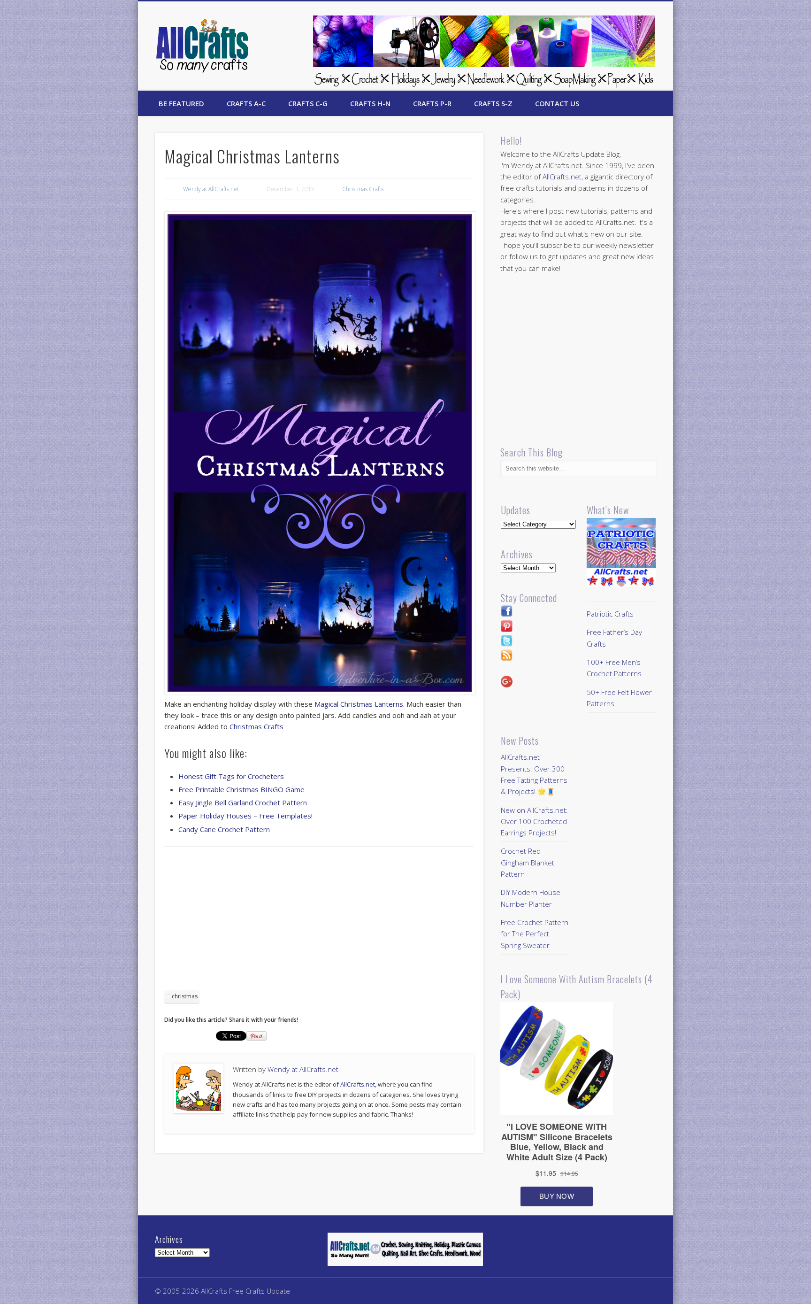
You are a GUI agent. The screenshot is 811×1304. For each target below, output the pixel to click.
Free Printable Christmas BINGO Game (241, 789)
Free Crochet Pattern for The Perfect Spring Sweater (534, 934)
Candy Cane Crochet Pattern (224, 829)
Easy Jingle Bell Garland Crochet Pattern (242, 802)
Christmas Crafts (362, 189)
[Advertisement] (319, 922)
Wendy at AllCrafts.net (211, 189)
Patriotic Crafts (610, 613)
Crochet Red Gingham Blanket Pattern (527, 862)
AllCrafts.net (357, 1084)
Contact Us (557, 103)
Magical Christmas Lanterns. (359, 704)
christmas (185, 996)
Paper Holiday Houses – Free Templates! (245, 815)
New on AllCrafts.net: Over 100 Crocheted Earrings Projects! (534, 821)
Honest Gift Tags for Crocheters (231, 776)
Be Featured (181, 103)
